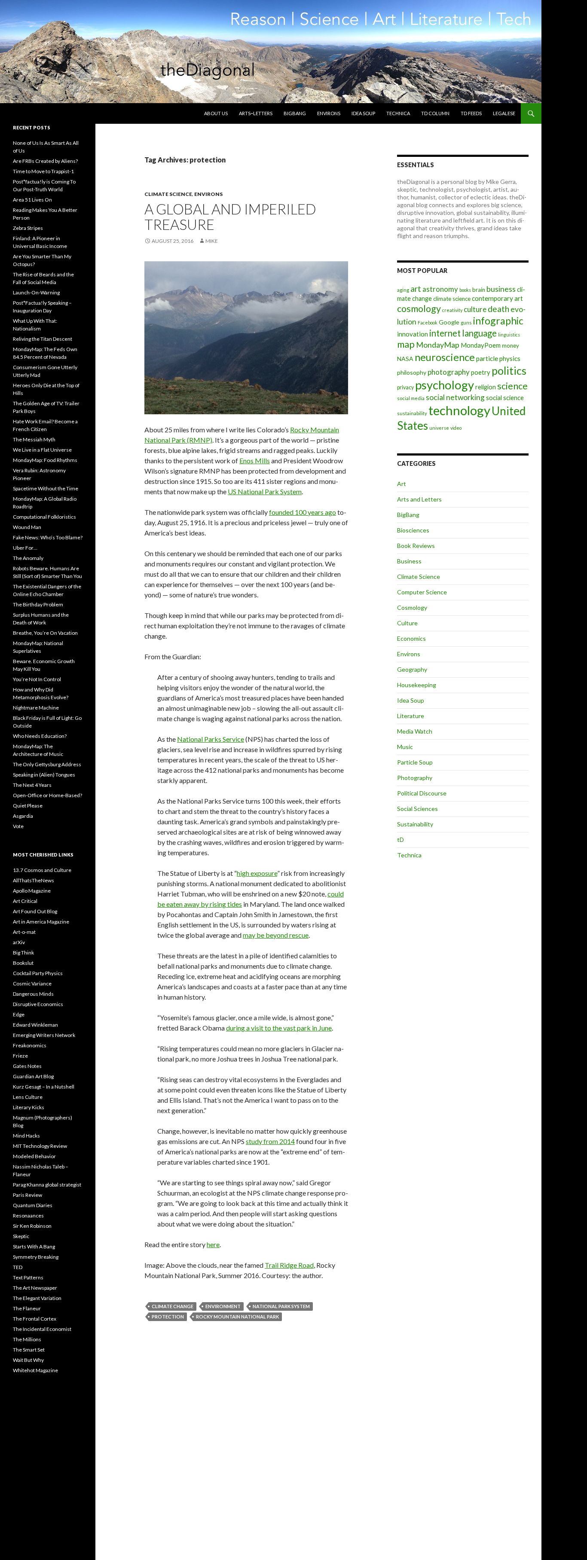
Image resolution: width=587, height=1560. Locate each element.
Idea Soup (363, 113)
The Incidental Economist (42, 1329)
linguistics (509, 334)
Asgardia (23, 816)
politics (509, 370)
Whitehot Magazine (35, 1370)
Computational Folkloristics (44, 517)
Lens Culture (28, 1097)
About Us (216, 113)
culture (475, 309)
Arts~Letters (255, 113)
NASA (405, 358)
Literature (410, 715)
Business (409, 561)
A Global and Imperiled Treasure (230, 216)
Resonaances (28, 1215)
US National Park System (265, 491)
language (479, 333)
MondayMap (437, 344)
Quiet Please (28, 805)
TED (17, 1267)
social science (505, 397)
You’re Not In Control (37, 679)
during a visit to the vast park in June (279, 1028)
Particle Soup (415, 762)
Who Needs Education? (40, 736)
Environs (328, 113)
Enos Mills (254, 460)
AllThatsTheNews (33, 880)
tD (400, 839)
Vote (18, 826)
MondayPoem (481, 345)
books (465, 290)
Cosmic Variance (32, 983)
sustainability (412, 413)
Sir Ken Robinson (32, 1226)
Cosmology (412, 607)
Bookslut (23, 963)
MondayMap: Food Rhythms (45, 460)
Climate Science (168, 194)
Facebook (427, 322)
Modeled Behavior (34, 1156)
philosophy (411, 372)
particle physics (498, 358)
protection (168, 1316)
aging (403, 290)
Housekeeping (416, 684)
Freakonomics (29, 1045)
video (456, 428)
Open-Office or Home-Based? (47, 795)
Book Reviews (416, 545)
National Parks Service (210, 739)
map (406, 344)
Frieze (20, 1055)
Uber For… (25, 547)
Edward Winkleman (35, 1025)
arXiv (19, 942)
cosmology (419, 308)
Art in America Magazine (41, 921)
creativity (452, 310)
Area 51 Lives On (32, 199)
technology (459, 410)
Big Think (23, 952)
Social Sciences (417, 808)
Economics (411, 638)
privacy (405, 387)
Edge (18, 1014)
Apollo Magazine (32, 890)
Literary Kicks (28, 1107)
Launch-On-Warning (36, 292)
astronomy (440, 289)
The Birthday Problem (38, 604)
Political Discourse (421, 793)
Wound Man (27, 527)
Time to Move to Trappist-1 (43, 171)
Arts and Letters (419, 499)
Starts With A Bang (34, 1246)
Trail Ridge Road (289, 1265)
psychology (444, 385)
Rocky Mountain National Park (237, 1316)
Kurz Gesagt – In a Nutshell (43, 1086)
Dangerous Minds (33, 994)
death (498, 309)
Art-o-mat (24, 932)
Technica (398, 113)
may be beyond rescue (276, 935)
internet (445, 333)
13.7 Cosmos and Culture (42, 870)
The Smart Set (29, 1349)
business (501, 289)
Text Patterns (28, 1277)
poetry (480, 372)
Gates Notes (27, 1066)
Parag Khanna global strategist (47, 1184)
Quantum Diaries (32, 1205)
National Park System (281, 1306)
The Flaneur (27, 1308)
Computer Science (422, 592)
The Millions (27, 1339)
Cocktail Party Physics (38, 973)
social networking (455, 397)
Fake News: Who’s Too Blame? (48, 537)
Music (405, 746)
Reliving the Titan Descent (42, 339)
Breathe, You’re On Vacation (45, 633)
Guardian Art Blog (33, 1076)
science (512, 386)
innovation (412, 334)
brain (478, 289)
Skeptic (21, 1236)
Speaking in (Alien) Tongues (44, 774)
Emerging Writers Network (44, 1035)
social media (411, 398)
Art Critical (25, 901)
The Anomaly (28, 558)
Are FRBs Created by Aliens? (45, 161)
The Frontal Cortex (34, 1318)
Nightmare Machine (36, 707)
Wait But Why (28, 1360)
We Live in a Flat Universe (42, 450)
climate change (172, 1306)
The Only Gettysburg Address (47, 764)
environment (223, 1306)
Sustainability (415, 824)
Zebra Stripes (28, 228)
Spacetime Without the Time (45, 488)
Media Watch (414, 731)
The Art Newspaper (35, 1288)
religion (485, 387)
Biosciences (413, 530)
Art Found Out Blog (35, 911)
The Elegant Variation (37, 1298)
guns (466, 322)
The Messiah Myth (34, 439)
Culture (407, 623)
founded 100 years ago (302, 512)
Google (449, 322)
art (415, 289)
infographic (498, 321)
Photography (414, 777)
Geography (412, 669)
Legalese (504, 113)
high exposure (257, 873)
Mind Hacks (26, 1135)
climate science (452, 298)
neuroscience (445, 357)
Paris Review (27, 1195)
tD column (435, 113)
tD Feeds (471, 113)
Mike (211, 241)
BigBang (295, 113)
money (510, 345)
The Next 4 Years (32, 785)
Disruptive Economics (38, 1004)
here (213, 1244)
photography (449, 371)
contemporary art (497, 298)
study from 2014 (270, 1141)
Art (401, 483)
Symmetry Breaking (35, 1257)
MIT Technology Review (40, 1146)
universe (439, 428)
